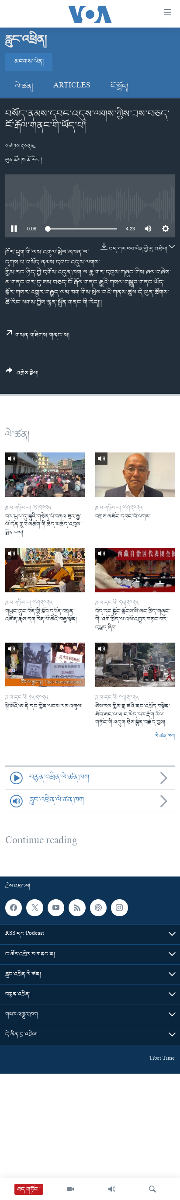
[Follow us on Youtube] (56, 907)
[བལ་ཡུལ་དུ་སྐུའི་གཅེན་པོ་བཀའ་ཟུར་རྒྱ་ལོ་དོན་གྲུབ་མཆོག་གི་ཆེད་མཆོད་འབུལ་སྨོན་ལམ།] (45, 474)
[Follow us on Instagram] (119, 907)
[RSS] (77, 907)
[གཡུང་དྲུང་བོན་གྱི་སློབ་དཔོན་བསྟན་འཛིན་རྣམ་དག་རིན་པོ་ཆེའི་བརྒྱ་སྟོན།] (45, 570)
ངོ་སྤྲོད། (119, 86)
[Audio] (112, 1189)
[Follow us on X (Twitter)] (34, 907)
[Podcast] (98, 907)
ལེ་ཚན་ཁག (165, 736)
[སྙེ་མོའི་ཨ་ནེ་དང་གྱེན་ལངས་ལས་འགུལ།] (45, 665)
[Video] (71, 1189)
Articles (71, 86)
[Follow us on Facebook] (13, 907)
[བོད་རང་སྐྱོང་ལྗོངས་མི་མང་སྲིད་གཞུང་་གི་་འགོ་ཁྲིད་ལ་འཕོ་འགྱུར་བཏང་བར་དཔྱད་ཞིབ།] (135, 570)
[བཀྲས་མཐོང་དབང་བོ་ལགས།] (135, 474)
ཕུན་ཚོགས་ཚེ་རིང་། (23, 159)
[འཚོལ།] (152, 1189)
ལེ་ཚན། (24, 86)
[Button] (22, 375)
